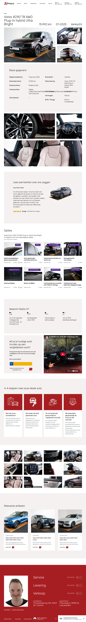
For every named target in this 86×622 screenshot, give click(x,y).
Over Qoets (18, 619)
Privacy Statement (29, 619)
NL (11, 363)
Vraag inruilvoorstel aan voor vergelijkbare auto (17, 369)
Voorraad (19, 3)
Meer (50, 3)
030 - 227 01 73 (68, 4)
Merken (25, 3)
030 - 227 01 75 (58, 4)
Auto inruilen (42, 3)
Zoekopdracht (33, 3)
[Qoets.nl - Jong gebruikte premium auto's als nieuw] (9, 3)
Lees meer (8, 547)
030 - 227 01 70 (78, 4)
